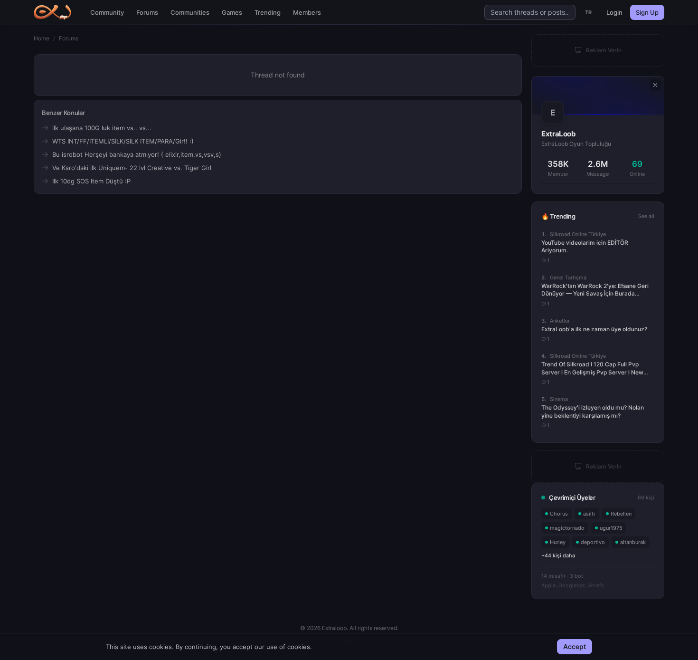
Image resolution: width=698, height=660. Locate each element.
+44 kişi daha (558, 555)
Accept (574, 646)
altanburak (633, 542)
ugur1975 (611, 528)
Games (232, 12)
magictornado (567, 528)
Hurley (558, 542)
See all (646, 216)
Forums (147, 12)
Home (41, 38)
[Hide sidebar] (655, 85)
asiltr (589, 513)
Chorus (559, 513)
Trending (268, 12)
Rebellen (621, 513)
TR (588, 12)
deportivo (593, 542)
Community (107, 12)
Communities (189, 12)
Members (307, 12)
